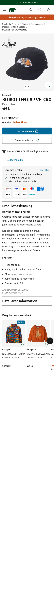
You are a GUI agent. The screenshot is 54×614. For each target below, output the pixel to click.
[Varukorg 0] (49, 9)
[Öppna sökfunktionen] (31, 9)
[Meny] (4, 9)
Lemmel (6, 95)
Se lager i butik (15, 159)
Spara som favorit (24, 140)
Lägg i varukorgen (25, 131)
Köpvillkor (44, 170)
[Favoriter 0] (40, 9)
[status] (27, 87)
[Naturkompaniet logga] (12, 9)
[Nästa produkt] (50, 340)
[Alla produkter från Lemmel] (9, 42)
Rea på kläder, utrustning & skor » (27, 17)
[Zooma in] (48, 85)
